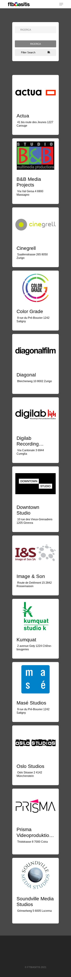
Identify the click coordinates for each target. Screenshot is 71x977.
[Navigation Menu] (61, 4)
